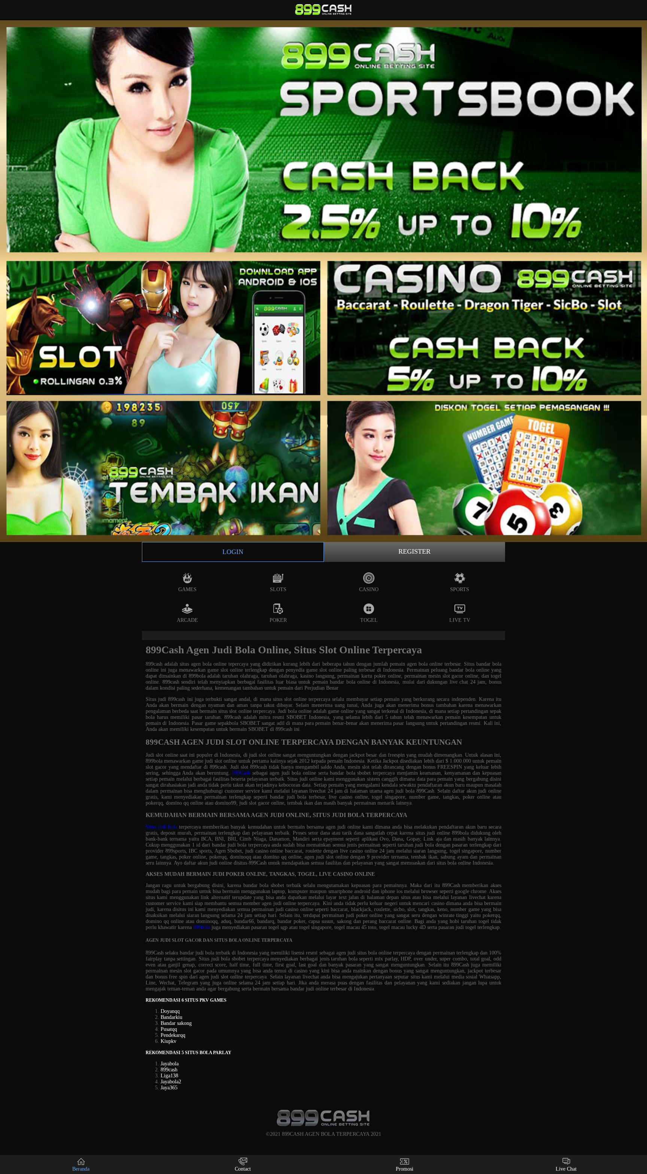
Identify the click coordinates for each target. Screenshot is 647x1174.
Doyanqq (170, 1011)
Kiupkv (168, 1041)
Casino (369, 589)
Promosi (404, 1169)
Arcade (187, 620)
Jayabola (170, 1063)
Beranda (80, 1169)
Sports (459, 589)
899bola (201, 927)
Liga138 (169, 1075)
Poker (278, 620)
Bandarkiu (171, 1017)
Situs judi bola (161, 827)
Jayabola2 (171, 1081)
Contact (243, 1169)
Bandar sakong (176, 1023)
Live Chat (566, 1169)
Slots (278, 589)
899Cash (241, 773)
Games (187, 589)
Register (414, 551)
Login (232, 552)
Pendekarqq (173, 1035)
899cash (169, 1069)
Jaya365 (169, 1087)
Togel (369, 620)
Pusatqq (169, 1029)
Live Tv (459, 620)
